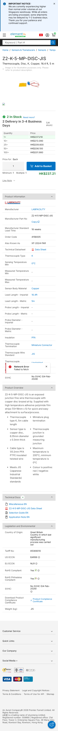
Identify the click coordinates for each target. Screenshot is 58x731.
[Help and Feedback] (52, 725)
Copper (35, 288)
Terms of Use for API (34, 694)
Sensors (42, 50)
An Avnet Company (11, 710)
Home (5, 50)
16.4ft (34, 294)
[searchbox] (26, 42)
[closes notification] (54, 3)
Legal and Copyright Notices (35, 690)
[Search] (53, 42)
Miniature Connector (42, 345)
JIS (33, 353)
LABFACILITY (38, 209)
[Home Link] (24, 35)
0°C (33, 263)
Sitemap (50, 694)
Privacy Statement (10, 690)
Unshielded (37, 362)
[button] (4, 35)
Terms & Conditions (11, 694)
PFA (34, 337)
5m (33, 301)
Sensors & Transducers (23, 50)
